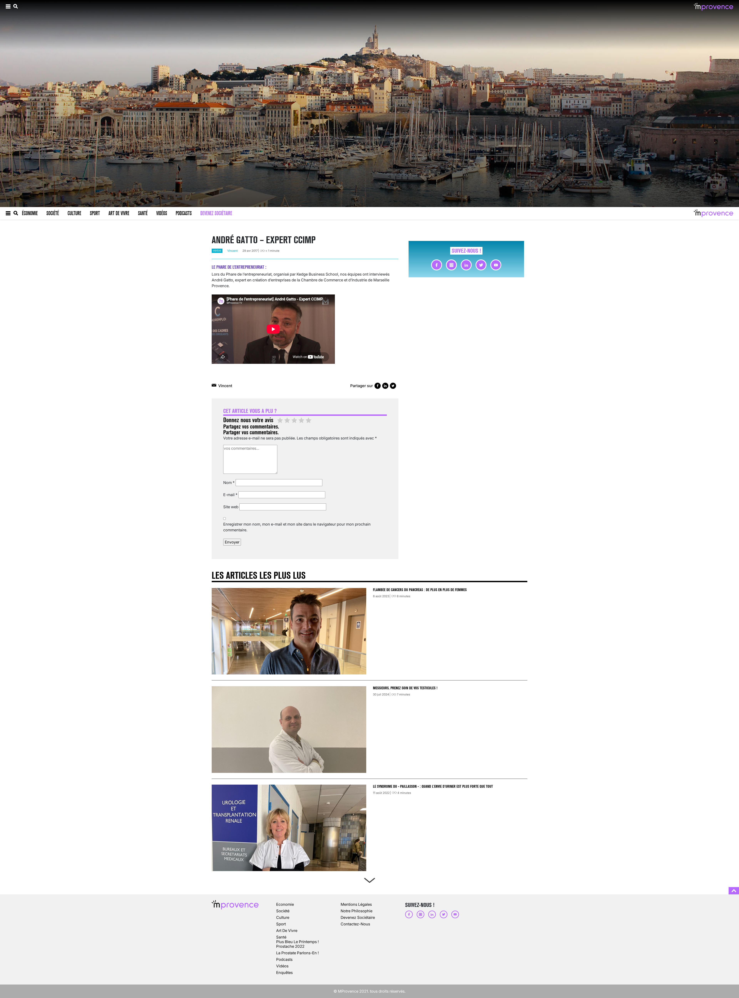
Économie (30, 213)
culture (282, 917)
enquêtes (284, 972)
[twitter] (481, 264)
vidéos (217, 250)
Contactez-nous (355, 924)
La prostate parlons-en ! (297, 953)
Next (369, 879)
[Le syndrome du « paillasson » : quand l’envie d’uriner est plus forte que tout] (289, 828)
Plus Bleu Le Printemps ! (297, 941)
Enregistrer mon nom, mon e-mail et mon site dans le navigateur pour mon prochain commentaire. (297, 527)
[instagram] (451, 264)
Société (52, 213)
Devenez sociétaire (216, 213)
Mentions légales (356, 904)
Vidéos (161, 213)
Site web (230, 507)
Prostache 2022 (290, 946)
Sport (95, 213)
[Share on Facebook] (378, 386)
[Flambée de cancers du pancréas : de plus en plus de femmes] (289, 631)
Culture (74, 213)
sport (281, 924)
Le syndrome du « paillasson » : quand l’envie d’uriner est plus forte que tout (433, 786)
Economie (285, 904)
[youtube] (495, 264)
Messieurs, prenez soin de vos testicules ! (405, 688)
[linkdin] (466, 264)
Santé (143, 213)
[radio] (280, 420)
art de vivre (286, 930)
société (282, 911)
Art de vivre (119, 213)
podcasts (284, 959)
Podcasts (184, 213)
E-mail (230, 494)
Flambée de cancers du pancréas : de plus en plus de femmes (420, 590)
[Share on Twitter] (393, 386)
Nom (229, 482)
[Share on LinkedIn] (385, 386)
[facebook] (436, 264)
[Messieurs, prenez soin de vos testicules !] (289, 729)
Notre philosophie (356, 911)
